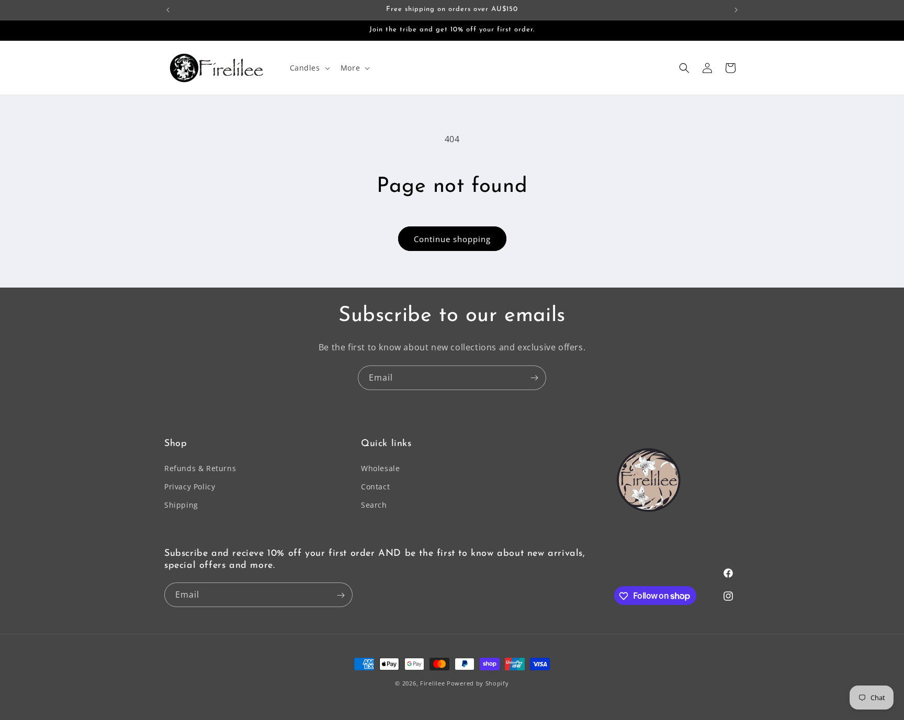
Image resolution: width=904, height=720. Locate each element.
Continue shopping (452, 239)
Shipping (181, 505)
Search (374, 505)
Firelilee (433, 683)
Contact (375, 487)
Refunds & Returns (200, 468)
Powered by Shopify (478, 683)
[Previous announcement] (167, 10)
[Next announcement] (736, 10)
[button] (309, 68)
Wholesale (380, 468)
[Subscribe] (534, 377)
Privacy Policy (189, 487)
